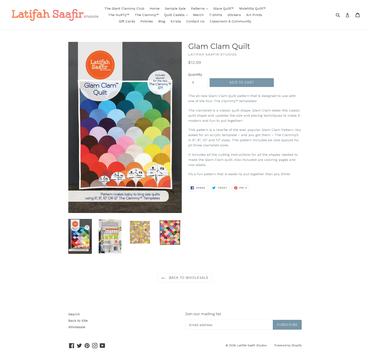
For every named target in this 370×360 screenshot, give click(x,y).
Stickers (234, 15)
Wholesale (76, 327)
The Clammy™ (147, 15)
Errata (176, 21)
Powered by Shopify (288, 345)
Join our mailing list (203, 314)
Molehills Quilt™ (252, 8)
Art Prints (254, 15)
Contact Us (195, 21)
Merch (198, 15)
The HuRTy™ (118, 15)
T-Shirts (215, 15)
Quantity (195, 74)
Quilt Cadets (177, 15)
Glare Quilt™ (223, 8)
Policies (146, 21)
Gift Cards (127, 21)
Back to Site (78, 321)
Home (155, 8)
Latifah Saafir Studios (252, 345)
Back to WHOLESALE (188, 278)
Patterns (200, 8)
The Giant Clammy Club (124, 8)
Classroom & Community (230, 21)
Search (74, 314)
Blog (161, 21)
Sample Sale (175, 8)
